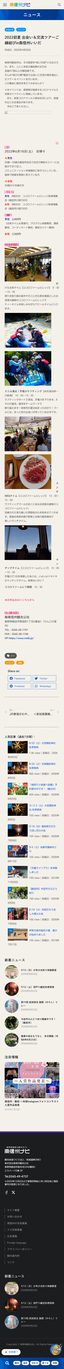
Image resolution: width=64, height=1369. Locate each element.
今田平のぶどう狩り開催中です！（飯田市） (38, 1021)
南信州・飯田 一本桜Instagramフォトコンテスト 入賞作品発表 (32, 1103)
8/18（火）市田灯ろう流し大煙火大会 (42, 912)
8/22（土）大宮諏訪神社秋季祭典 (42, 745)
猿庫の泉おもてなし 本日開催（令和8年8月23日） (39, 1038)
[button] (19, 678)
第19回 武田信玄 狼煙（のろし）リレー (39, 1004)
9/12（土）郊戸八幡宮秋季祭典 (37, 987)
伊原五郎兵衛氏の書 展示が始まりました (43, 932)
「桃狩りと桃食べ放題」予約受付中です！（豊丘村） (43, 787)
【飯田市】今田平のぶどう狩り (43, 891)
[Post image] (12, 972)
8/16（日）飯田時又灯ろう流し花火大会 (42, 828)
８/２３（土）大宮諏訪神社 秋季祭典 (42, 807)
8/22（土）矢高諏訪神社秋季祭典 (42, 766)
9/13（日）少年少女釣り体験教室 (39, 970)
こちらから (28, 600)
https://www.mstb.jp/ (21, 638)
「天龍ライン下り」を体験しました (43, 870)
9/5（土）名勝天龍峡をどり (43, 849)
